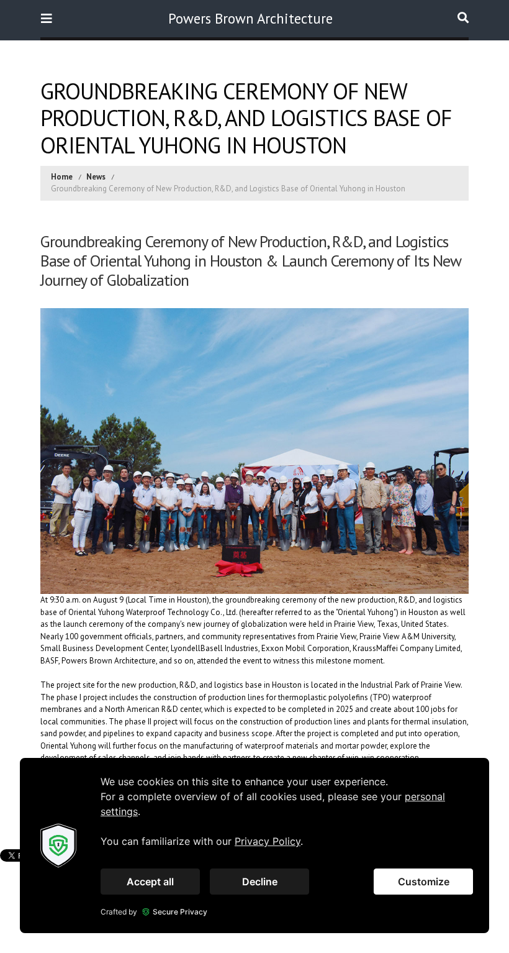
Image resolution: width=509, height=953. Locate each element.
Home (62, 176)
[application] (254, 845)
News (96, 176)
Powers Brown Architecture (250, 18)
